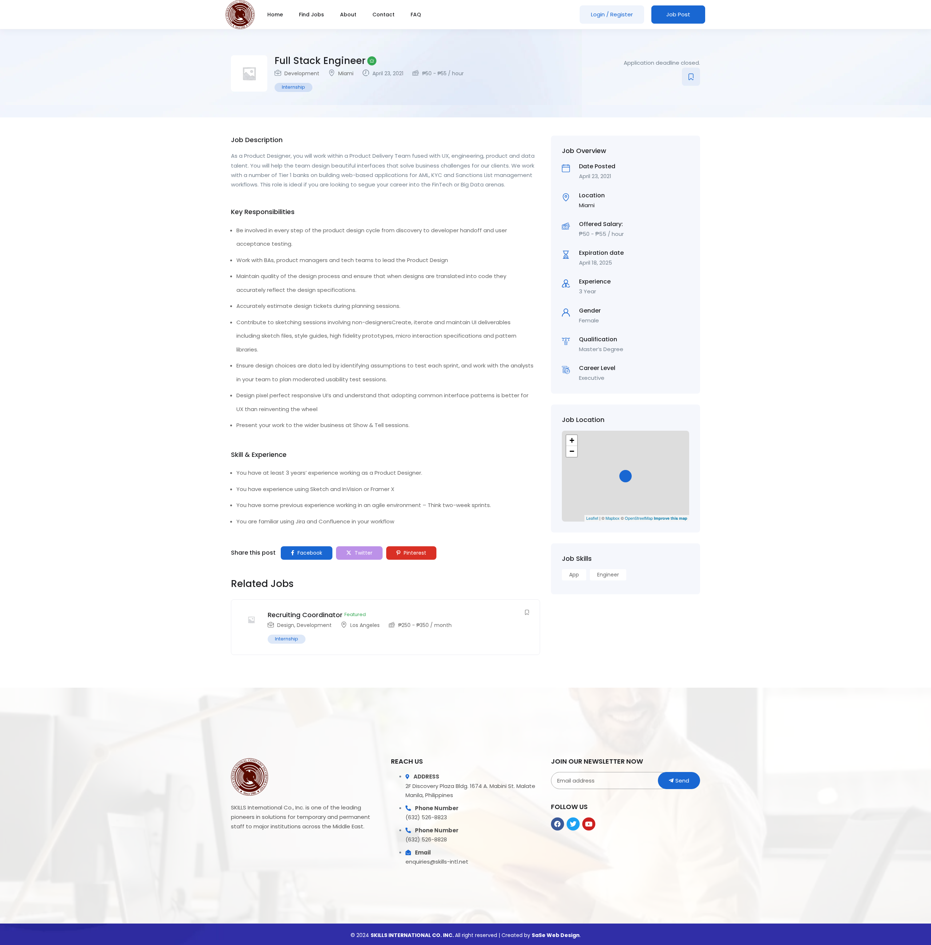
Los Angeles (365, 625)
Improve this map (670, 518)
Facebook (309, 552)
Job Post (678, 14)
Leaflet (592, 518)
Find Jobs (311, 14)
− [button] (572, 451)
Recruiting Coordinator (305, 614)
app (574, 574)
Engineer (608, 574)
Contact (383, 14)
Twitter (362, 552)
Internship (293, 87)
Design (285, 625)
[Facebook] (557, 824)
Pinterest (414, 552)
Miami (345, 73)
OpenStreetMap (639, 518)
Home (275, 14)
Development (301, 73)
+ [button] (572, 440)
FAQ (416, 14)
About (348, 14)
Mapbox (613, 518)
